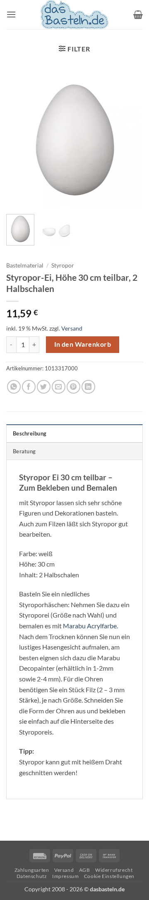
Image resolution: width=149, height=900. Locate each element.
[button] (11, 14)
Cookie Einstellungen (109, 876)
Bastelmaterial (24, 265)
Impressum (65, 876)
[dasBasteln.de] (74, 14)
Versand (71, 328)
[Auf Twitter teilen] (43, 387)
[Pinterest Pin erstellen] (73, 387)
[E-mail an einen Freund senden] (58, 387)
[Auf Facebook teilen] (29, 387)
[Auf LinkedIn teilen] (88, 387)
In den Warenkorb (82, 344)
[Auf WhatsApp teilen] (14, 387)
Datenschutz (32, 876)
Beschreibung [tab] (29, 433)
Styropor (62, 265)
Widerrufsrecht (114, 870)
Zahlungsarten (31, 870)
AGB (84, 870)
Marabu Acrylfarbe (90, 626)
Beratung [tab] (24, 451)
